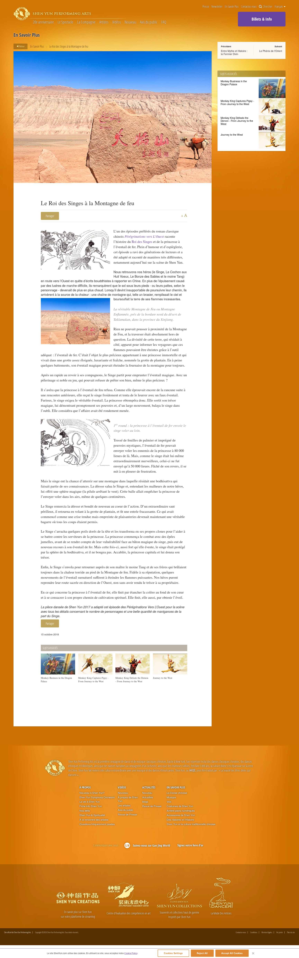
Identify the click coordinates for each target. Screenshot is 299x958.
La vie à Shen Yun (89, 801)
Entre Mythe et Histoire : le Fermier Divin (234, 52)
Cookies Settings (173, 953)
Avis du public (148, 22)
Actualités (148, 787)
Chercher (267, 6)
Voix (169, 801)
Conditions (253, 932)
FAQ (163, 22)
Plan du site (291, 932)
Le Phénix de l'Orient (270, 51)
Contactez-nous (249, 6)
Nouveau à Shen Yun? (92, 793)
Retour (22, 46)
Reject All (202, 953)
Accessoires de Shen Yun (181, 815)
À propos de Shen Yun (128, 799)
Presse (205, 6)
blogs (145, 801)
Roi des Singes (142, 241)
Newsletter (216, 6)
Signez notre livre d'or (190, 845)
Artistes (103, 22)
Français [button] (279, 6)
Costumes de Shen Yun (180, 806)
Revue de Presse (127, 814)
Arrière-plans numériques (181, 810)
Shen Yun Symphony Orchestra (97, 797)
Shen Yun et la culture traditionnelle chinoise (191, 824)
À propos (85, 787)
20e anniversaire (43, 22)
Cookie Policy (130, 953)
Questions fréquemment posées (97, 824)
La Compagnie (86, 22)
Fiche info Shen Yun (90, 806)
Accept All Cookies (232, 953)
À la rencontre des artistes (93, 819)
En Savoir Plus (232, 6)
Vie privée (279, 932)
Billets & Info (262, 19)
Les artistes (124, 805)
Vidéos (116, 22)
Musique (171, 797)
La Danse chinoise (177, 793)
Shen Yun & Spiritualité (92, 815)
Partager (50, 216)
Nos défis (84, 810)
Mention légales (266, 932)
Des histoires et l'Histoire (180, 819)
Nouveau (130, 22)
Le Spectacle (65, 22)
